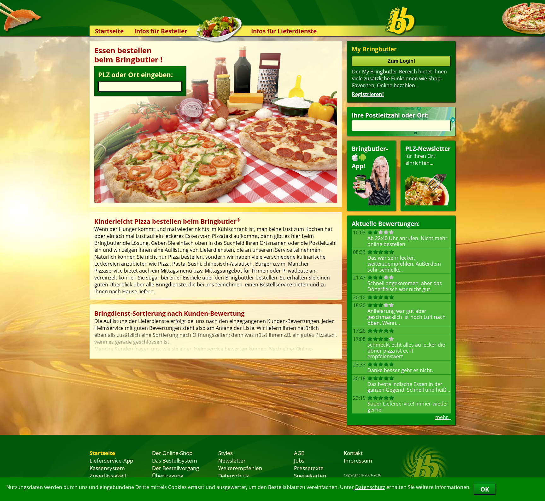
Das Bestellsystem (174, 460)
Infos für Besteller (160, 31)
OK (484, 489)
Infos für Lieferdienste (284, 31)
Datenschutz (370, 487)
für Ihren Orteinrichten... (428, 155)
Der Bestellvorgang (175, 468)
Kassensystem (107, 468)
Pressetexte (309, 468)
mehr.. (443, 417)
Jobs (299, 460)
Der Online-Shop (172, 453)
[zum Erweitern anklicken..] (216, 343)
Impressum (358, 460)
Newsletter (232, 460)
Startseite (109, 31)
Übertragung (167, 475)
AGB (299, 453)
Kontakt (353, 453)
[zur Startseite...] (400, 20)
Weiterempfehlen (240, 468)
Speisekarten (310, 475)
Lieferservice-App (111, 460)
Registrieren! (368, 94)
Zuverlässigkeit (108, 475)
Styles (225, 453)
